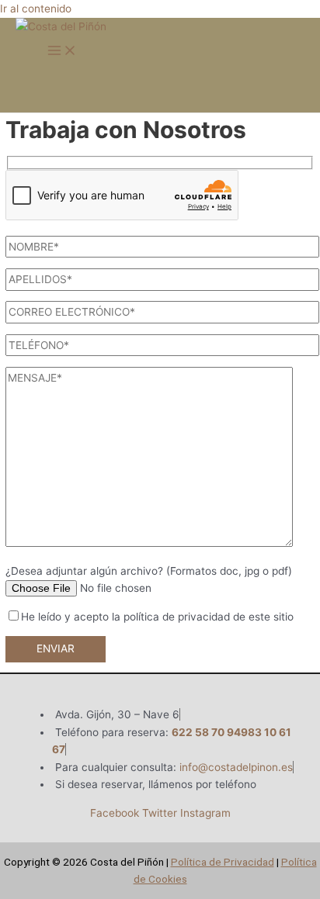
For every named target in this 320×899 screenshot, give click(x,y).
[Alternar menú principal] (62, 51)
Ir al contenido (35, 8)
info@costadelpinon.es (236, 767)
